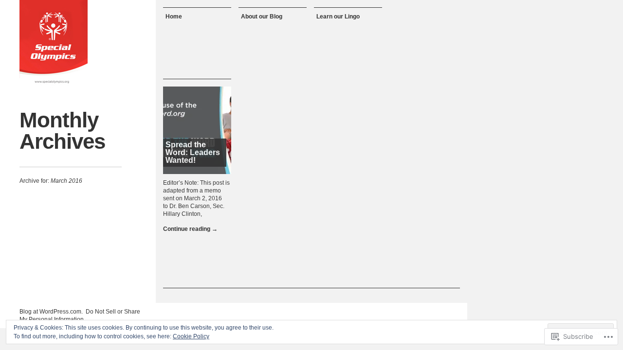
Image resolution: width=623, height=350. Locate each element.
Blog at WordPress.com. (51, 311)
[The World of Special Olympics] (53, 44)
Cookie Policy (191, 336)
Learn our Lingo (338, 16)
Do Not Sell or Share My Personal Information (79, 315)
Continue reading (190, 229)
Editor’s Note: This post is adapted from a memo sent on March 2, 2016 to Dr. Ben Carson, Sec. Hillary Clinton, (196, 198)
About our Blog (261, 16)
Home (173, 16)
